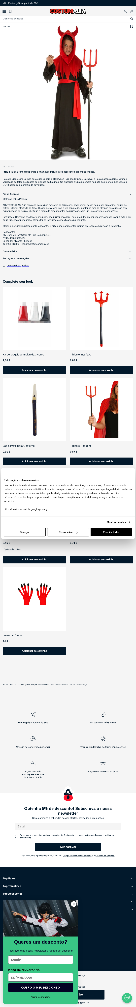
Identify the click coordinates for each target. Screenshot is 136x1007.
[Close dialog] (74, 904)
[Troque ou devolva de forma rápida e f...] (103, 744)
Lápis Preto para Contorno (19, 445)
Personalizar (66, 532)
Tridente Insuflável (81, 354)
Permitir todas (111, 532)
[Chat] (127, 998)
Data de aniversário (24, 970)
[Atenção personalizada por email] (33, 744)
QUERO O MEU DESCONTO (40, 987)
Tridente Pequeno (81, 445)
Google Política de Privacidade (77, 856)
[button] (4, 11)
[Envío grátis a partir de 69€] (33, 719)
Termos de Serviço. (105, 856)
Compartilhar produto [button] (18, 265)
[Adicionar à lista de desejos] (132, 26)
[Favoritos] (10, 11)
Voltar (6, 26)
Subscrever (68, 847)
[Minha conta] (125, 11)
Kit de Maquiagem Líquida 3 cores (23, 354)
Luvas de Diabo (12, 635)
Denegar (25, 532)
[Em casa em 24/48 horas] (103, 719)
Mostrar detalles (116, 522)
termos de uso (94, 835)
